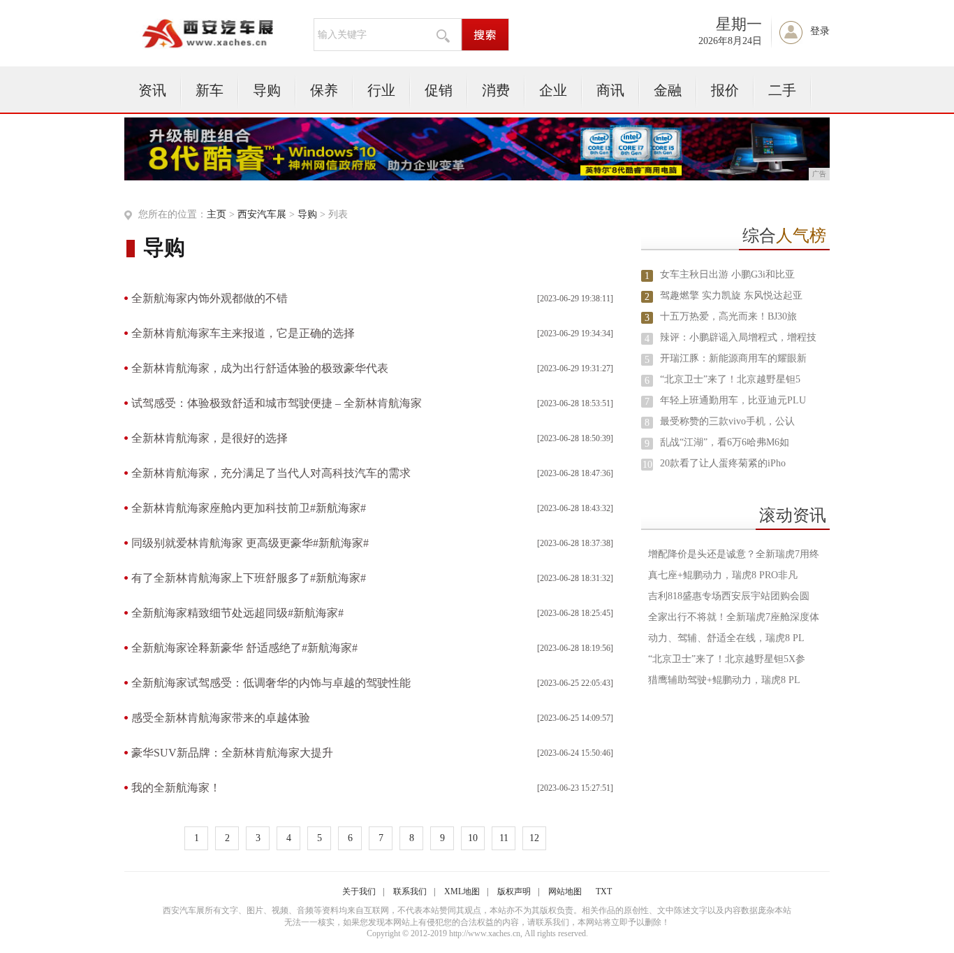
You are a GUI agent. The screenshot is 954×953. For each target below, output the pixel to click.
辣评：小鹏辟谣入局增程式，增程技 (738, 337)
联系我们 (410, 891)
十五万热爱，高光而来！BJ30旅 (728, 316)
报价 (725, 90)
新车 (209, 90)
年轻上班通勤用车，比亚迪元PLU (733, 400)
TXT (604, 891)
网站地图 (565, 891)
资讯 (152, 90)
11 (503, 838)
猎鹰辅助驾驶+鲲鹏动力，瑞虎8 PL (724, 680)
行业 (381, 90)
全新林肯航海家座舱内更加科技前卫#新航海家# (248, 508)
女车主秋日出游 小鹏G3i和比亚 (727, 274)
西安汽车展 (261, 214)
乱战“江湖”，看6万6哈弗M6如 (724, 442)
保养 (324, 90)
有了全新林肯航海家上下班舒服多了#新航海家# (248, 578)
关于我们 (359, 891)
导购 (267, 90)
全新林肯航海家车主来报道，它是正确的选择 (243, 333)
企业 (553, 90)
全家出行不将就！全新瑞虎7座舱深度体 (733, 617)
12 (534, 838)
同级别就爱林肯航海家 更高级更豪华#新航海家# (250, 543)
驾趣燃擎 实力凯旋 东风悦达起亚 (731, 295)
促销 (439, 90)
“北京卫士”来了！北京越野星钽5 (730, 379)
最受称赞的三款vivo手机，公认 (727, 421)
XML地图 (462, 891)
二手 (782, 90)
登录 (820, 31)
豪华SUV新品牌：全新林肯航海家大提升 (232, 753)
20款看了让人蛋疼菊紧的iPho (723, 463)
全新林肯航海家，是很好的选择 (209, 438)
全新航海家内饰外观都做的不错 (209, 298)
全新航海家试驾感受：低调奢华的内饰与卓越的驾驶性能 (271, 683)
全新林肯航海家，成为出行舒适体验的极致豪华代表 (259, 368)
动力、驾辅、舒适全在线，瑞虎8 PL (726, 638)
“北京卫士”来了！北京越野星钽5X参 (726, 659)
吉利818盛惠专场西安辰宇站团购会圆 (728, 596)
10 (473, 838)
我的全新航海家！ (176, 788)
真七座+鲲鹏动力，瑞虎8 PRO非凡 (723, 575)
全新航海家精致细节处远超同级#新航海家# (237, 613)
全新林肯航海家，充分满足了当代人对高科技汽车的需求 (271, 473)
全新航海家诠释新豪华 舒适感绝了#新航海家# (244, 648)
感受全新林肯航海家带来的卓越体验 (220, 718)
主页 (216, 214)
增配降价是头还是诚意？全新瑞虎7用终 (733, 554)
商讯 (610, 90)
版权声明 (514, 891)
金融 (668, 90)
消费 (496, 90)
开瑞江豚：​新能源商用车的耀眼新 (733, 358)
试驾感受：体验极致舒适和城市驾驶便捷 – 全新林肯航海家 (276, 403)
